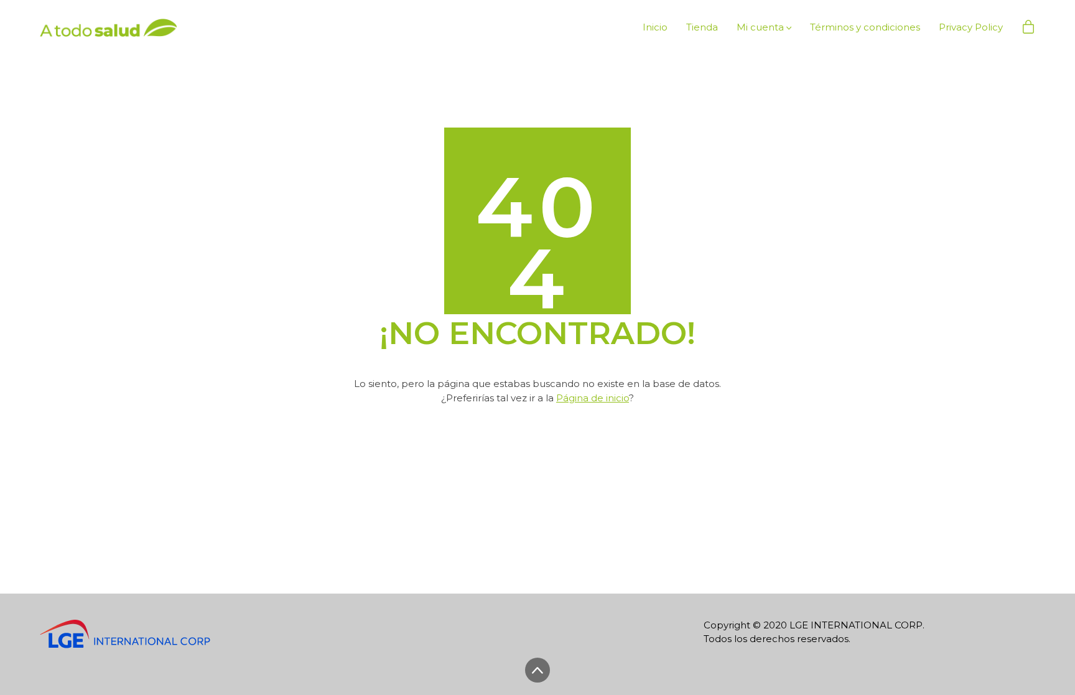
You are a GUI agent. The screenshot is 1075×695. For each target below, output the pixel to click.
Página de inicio (592, 398)
